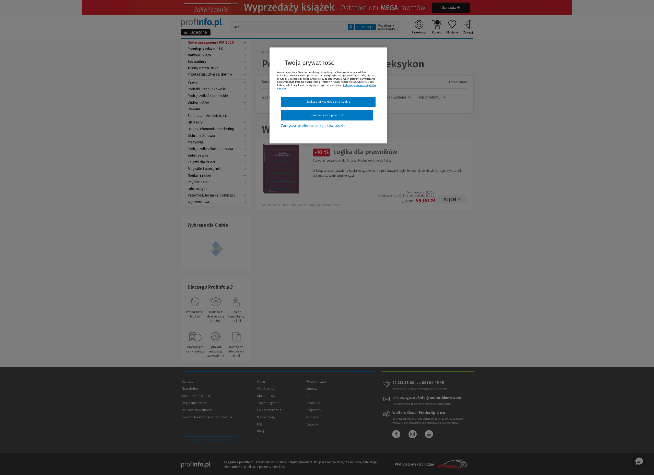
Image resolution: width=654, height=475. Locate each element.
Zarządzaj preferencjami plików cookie (313, 126)
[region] (328, 95)
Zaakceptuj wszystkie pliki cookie (328, 101)
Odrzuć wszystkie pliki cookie (327, 115)
